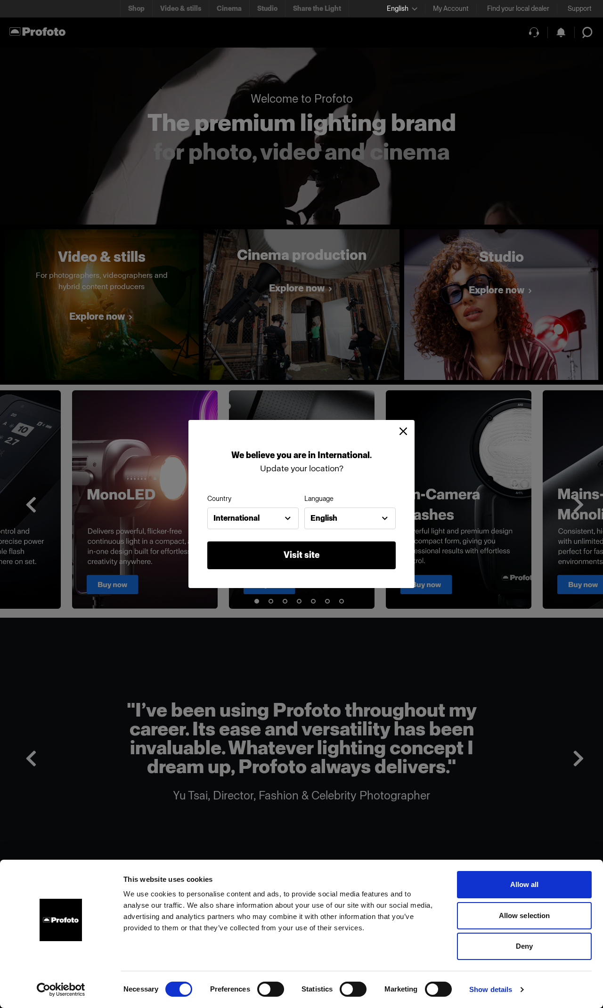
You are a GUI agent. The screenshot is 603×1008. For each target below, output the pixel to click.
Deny (524, 946)
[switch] (270, 989)
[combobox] (253, 518)
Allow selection (524, 915)
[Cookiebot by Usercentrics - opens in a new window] (61, 990)
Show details (490, 989)
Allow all (524, 884)
